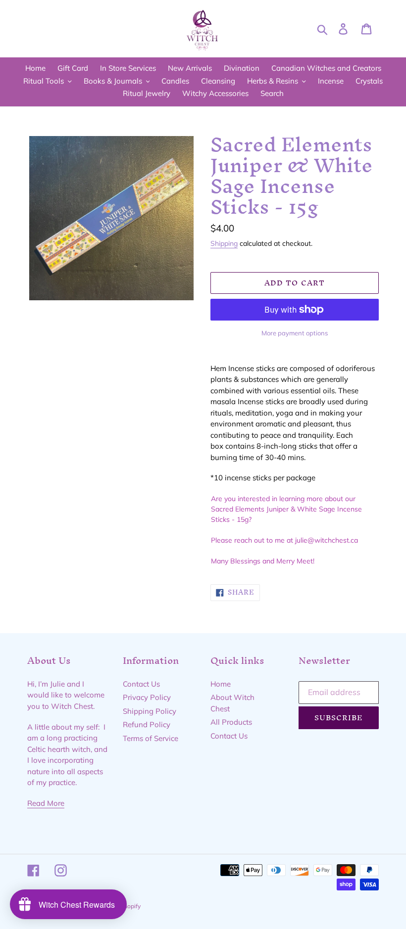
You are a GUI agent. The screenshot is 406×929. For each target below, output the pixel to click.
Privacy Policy (147, 697)
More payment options (294, 333)
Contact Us (141, 684)
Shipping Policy (149, 711)
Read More (45, 803)
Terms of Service (150, 738)
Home (220, 684)
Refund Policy (146, 724)
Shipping (224, 243)
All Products (231, 722)
